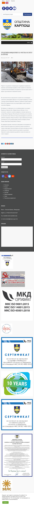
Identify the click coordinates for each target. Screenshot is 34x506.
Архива (13, 1)
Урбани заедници (8, 194)
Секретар (6, 190)
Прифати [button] (5, 502)
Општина (6, 185)
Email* (2, 162)
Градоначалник (8, 188)
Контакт (8, 1)
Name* (3, 157)
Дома (3, 1)
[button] (28, 42)
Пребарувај (27, 14)
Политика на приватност (10, 198)
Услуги (6, 187)
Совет (5, 196)
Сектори (6, 192)
